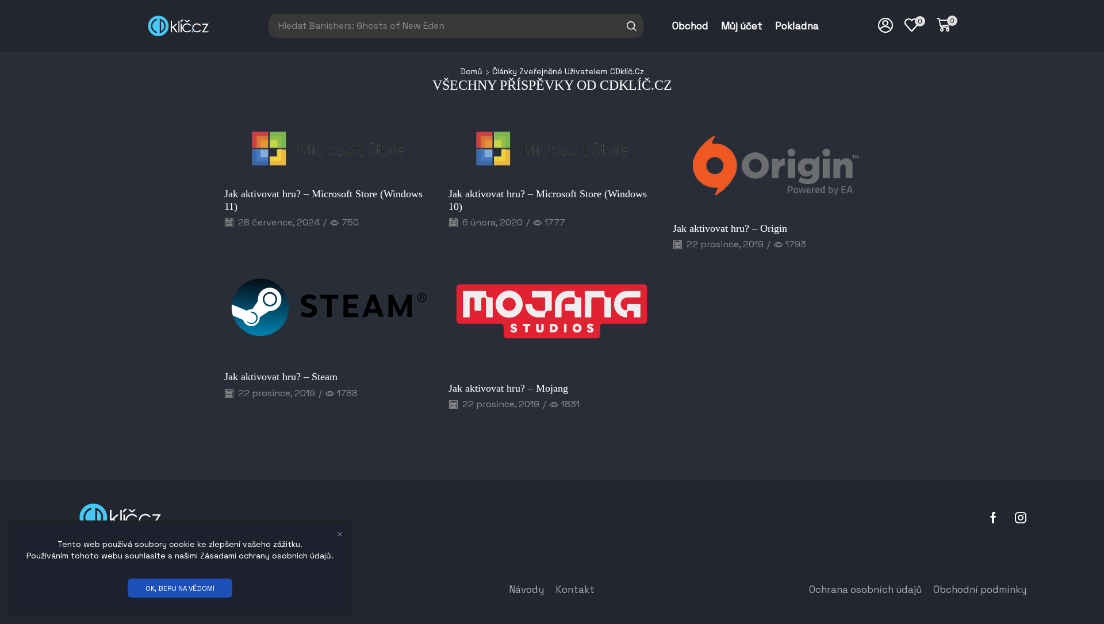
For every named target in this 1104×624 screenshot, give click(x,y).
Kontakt (575, 589)
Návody (526, 589)
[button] (947, 25)
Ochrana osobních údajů (865, 589)
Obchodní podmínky (979, 589)
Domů (471, 71)
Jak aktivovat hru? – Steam (281, 376)
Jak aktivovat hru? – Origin (730, 228)
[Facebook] (993, 517)
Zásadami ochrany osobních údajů (265, 555)
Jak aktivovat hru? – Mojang (508, 388)
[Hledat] (631, 26)
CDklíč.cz (627, 71)
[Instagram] (1020, 517)
